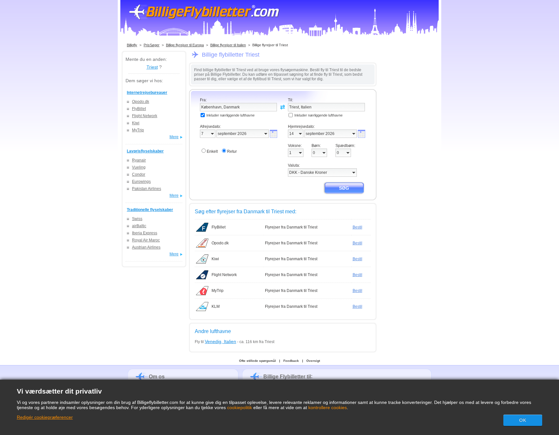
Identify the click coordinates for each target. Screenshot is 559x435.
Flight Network (144, 116)
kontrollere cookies (327, 407)
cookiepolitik (239, 407)
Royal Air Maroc (146, 240)
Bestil (357, 227)
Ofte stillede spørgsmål (257, 360)
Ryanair (139, 160)
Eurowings (141, 181)
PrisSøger (151, 45)
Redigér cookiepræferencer (45, 417)
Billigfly (132, 45)
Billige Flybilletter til (287, 376)
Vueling (139, 167)
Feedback (291, 360)
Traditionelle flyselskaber (150, 209)
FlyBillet (139, 108)
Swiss (137, 219)
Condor (138, 174)
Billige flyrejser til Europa (185, 45)
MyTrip (138, 130)
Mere (174, 137)
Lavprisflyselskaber (145, 151)
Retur (232, 151)
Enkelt (212, 151)
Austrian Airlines (146, 247)
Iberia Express (144, 233)
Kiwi (135, 123)
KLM (216, 306)
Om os (157, 376)
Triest (152, 67)
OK (522, 420)
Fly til (215, 342)
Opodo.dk (140, 101)
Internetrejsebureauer (147, 92)
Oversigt (313, 360)
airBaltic (139, 226)
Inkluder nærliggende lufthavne (230, 115)
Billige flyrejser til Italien (228, 45)
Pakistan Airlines (146, 188)
